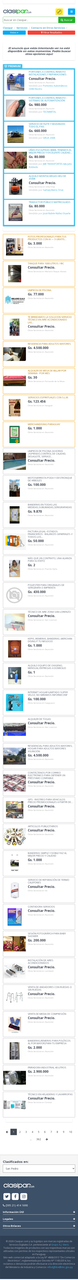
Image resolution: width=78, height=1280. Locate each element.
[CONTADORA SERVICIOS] (14, 916)
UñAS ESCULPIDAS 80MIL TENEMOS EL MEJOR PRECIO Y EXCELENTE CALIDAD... (50, 151)
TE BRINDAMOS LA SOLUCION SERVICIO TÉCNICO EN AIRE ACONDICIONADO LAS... (50, 319)
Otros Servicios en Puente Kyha (42, 569)
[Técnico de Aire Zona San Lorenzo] (14, 622)
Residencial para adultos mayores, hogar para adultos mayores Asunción (50, 748)
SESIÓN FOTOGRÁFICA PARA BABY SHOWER (47, 935)
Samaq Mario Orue (53, 189)
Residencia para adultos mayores (49, 343)
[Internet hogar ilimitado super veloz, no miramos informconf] (14, 702)
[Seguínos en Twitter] (7, 1197)
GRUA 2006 (49, 137)
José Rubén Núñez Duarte (56, 213)
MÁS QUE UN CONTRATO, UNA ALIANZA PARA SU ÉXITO (50, 559)
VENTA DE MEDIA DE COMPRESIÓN (47, 1013)
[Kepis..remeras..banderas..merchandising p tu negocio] (14, 648)
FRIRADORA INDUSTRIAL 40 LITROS (47, 1067)
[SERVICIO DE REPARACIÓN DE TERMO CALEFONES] (14, 890)
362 (38, 1139)
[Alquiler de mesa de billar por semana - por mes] (14, 380)
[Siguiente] (46, 1139)
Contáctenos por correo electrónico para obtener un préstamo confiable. (46, 775)
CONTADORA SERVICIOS (41, 906)
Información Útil (13, 1212)
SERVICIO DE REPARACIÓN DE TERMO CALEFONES (48, 881)
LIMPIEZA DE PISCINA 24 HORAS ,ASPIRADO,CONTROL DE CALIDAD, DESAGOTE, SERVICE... (47, 453)
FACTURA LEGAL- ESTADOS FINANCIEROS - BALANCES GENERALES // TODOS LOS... (50, 534)
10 (70, 1132)
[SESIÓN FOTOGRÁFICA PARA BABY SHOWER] (14, 943)
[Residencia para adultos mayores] (14, 354)
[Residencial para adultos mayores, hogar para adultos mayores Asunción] (14, 756)
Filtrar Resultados (52, 32)
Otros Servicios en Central (40, 1102)
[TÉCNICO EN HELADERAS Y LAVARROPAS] (14, 1104)
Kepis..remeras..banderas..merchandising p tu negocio (50, 640)
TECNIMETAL (49, 111)
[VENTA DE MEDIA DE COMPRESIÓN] (14, 1024)
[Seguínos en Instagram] (24, 1197)
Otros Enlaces (12, 1226)
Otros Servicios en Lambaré (41, 971)
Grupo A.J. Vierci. (60, 1244)
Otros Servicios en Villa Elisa (42, 187)
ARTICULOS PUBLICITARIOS (43, 826)
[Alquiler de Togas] (14, 729)
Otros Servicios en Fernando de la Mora (46, 381)
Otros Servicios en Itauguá (40, 405)
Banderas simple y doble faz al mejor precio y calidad (47, 854)
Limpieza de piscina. (40, 289)
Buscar (68, 20)
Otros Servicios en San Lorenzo (42, 620)
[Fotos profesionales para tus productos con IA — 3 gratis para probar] (14, 246)
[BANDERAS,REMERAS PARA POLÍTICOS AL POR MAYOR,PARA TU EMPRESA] (14, 1050)
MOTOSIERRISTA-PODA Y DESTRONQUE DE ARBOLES (50, 479)
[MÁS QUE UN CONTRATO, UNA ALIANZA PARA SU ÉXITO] (14, 568)
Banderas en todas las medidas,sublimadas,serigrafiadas (50, 506)
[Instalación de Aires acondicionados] (14, 970)
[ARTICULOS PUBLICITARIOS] (14, 836)
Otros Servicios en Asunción (42, 83)
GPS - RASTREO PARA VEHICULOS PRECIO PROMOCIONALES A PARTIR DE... (50, 801)
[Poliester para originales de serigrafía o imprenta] (14, 595)
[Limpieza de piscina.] (14, 300)
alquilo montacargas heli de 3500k (47, 177)
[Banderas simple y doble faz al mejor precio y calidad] (14, 863)
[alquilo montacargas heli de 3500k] (15, 186)
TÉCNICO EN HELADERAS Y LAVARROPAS (50, 1094)
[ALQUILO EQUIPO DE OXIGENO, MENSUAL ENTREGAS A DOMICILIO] (14, 675)
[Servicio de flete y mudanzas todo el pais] (15, 134)
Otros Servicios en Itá (37, 891)
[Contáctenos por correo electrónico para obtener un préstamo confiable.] (14, 782)
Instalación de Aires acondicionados (40, 961)
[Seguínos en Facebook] (15, 1197)
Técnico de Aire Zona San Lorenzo (49, 611)
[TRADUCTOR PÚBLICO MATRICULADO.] (15, 212)
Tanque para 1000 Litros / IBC (46, 263)
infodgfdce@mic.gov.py (60, 1267)
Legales (8, 1219)
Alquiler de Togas (39, 718)
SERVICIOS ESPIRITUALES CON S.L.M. (48, 397)
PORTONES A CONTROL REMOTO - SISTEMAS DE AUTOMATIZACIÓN (48, 99)
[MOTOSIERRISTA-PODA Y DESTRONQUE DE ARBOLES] (14, 488)
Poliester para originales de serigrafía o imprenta (46, 586)
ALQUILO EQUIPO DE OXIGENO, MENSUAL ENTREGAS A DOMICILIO (47, 667)
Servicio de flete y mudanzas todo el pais (47, 125)
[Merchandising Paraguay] (14, 434)
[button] (59, 11)
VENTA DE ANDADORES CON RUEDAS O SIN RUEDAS (50, 988)
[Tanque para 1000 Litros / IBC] (14, 273)
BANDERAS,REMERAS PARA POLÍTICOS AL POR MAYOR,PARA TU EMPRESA (49, 1042)
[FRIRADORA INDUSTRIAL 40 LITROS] (14, 1077)
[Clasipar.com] (17, 11)
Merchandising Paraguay (44, 423)
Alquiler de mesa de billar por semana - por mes (47, 372)
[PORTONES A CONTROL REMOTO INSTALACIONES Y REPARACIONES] (15, 82)
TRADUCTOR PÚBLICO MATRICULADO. (50, 201)
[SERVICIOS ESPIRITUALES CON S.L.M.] (14, 407)
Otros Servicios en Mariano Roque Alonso (47, 271)
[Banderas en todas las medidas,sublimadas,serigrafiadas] (14, 514)
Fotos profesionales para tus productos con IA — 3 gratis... (47, 238)
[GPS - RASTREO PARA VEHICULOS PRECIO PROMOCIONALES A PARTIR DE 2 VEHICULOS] (14, 809)
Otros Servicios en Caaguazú (41, 703)
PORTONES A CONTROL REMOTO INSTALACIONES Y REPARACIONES (47, 73)
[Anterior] (7, 1132)
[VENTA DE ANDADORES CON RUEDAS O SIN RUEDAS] (14, 997)
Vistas (13, 32)
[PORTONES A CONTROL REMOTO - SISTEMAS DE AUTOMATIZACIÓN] (15, 108)
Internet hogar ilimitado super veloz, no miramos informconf (48, 693)
